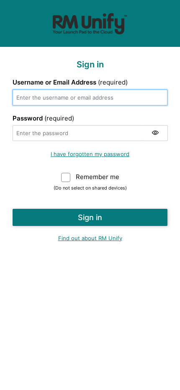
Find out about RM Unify (90, 238)
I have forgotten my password (90, 154)
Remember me (97, 177)
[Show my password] (155, 133)
